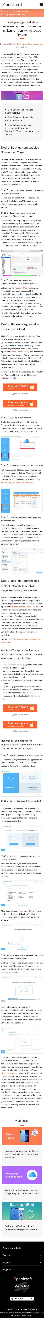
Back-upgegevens (20, 11)
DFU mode (8, 1076)
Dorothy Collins (16, 44)
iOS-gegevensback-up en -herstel (24, 607)
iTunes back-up (7, 1073)
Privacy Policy (21, 1315)
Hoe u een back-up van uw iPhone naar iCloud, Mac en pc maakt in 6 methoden (21, 1154)
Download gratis (17, 386)
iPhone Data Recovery (19, 352)
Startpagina (6, 11)
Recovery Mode (21, 288)
